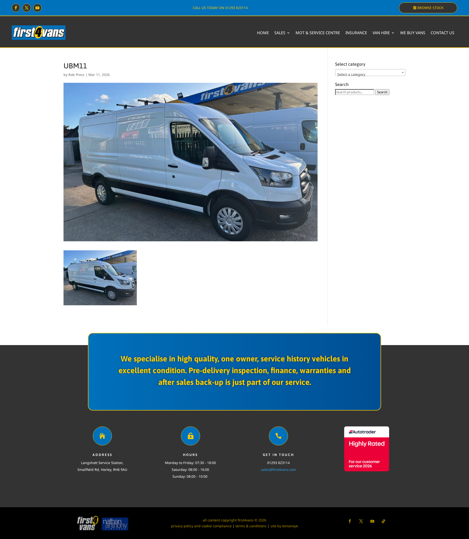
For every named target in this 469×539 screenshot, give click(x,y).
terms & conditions (250, 526)
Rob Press (76, 74)
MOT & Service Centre (318, 32)
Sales (279, 32)
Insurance (356, 32)
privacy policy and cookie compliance (201, 526)
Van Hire (381, 32)
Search (382, 92)
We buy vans (412, 32)
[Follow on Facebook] (16, 8)
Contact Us (442, 32)
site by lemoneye (284, 526)
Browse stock (430, 7)
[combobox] (370, 72)
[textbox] (370, 74)
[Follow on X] (26, 8)
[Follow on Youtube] (37, 8)
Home (263, 32)
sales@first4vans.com (278, 469)
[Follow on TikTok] (383, 521)
